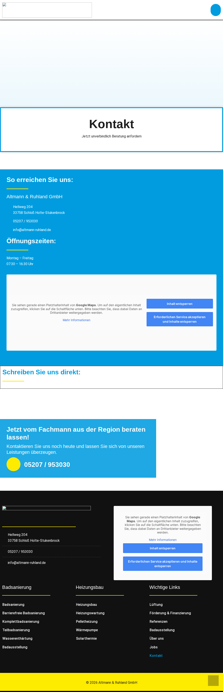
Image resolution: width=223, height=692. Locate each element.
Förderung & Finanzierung (170, 613)
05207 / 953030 (47, 464)
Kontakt (156, 656)
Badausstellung (14, 647)
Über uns (157, 638)
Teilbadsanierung (16, 630)
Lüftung (156, 605)
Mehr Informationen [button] (76, 320)
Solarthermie (86, 638)
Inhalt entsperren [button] (180, 304)
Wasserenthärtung (17, 638)
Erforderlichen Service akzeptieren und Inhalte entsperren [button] (180, 319)
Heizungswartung (90, 613)
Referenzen (158, 621)
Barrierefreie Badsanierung (23, 613)
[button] (216, 10)
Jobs (154, 647)
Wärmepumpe (87, 630)
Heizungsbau (86, 605)
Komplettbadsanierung (20, 621)
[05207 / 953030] (13, 464)
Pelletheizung (87, 621)
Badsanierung (13, 605)
